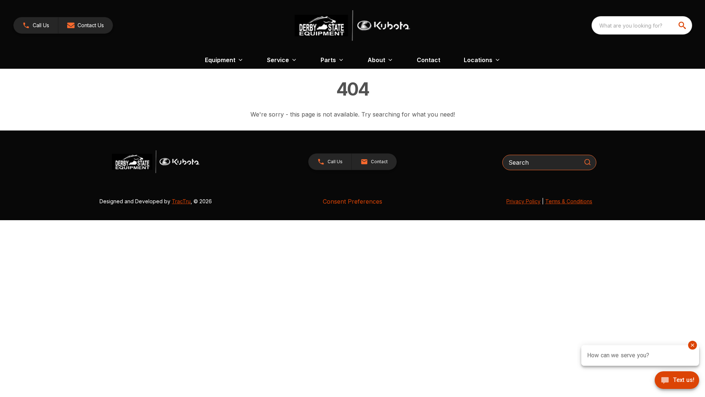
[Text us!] (677, 381)
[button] (35, 25)
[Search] (587, 162)
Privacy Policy (523, 201)
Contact (428, 60)
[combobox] (642, 25)
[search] (683, 25)
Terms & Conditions (568, 201)
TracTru (181, 201)
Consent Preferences (352, 201)
